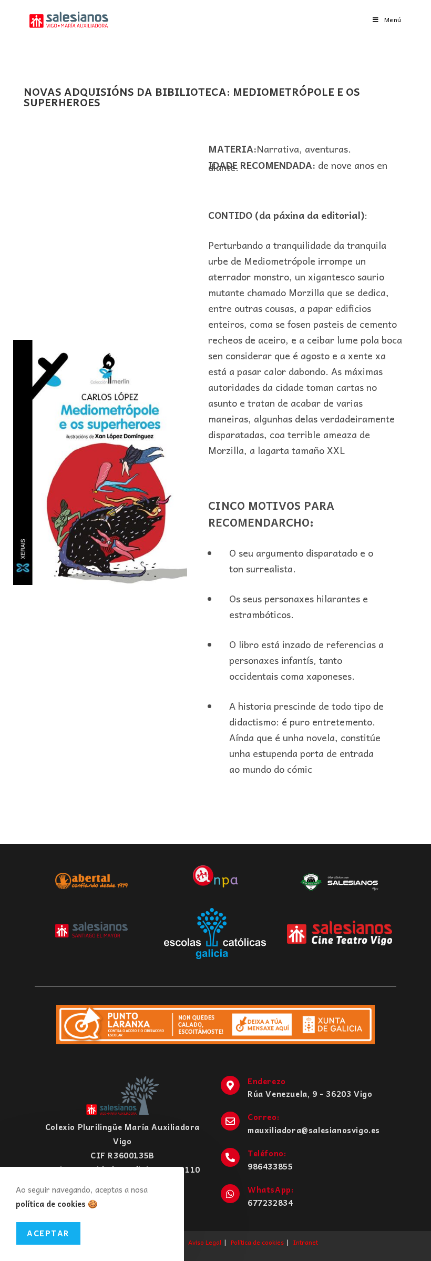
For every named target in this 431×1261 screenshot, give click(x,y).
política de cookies (51, 1203)
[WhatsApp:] (230, 1193)
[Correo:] (230, 1121)
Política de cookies (257, 1242)
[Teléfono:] (230, 1157)
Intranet (305, 1242)
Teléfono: (267, 1153)
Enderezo (267, 1081)
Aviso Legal (204, 1242)
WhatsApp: (270, 1189)
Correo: (263, 1117)
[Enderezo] (230, 1085)
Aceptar (48, 1233)
